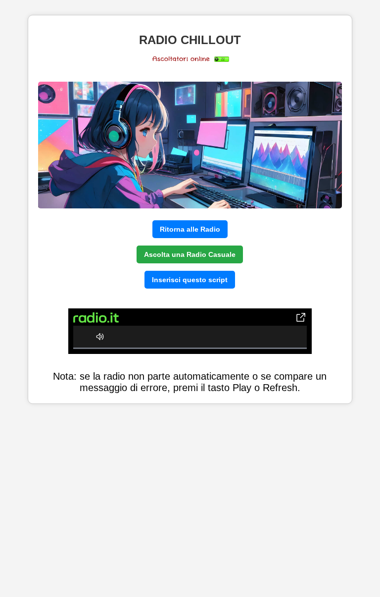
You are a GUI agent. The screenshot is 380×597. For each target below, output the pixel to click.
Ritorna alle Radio (190, 229)
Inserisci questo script (190, 280)
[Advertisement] (190, 502)
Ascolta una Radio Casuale (190, 254)
